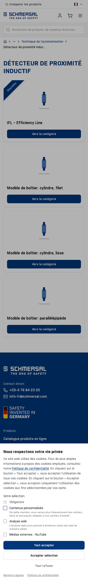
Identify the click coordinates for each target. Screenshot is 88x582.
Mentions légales (13, 575)
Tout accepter (44, 545)
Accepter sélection (44, 555)
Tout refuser (44, 566)
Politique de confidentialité (30, 468)
